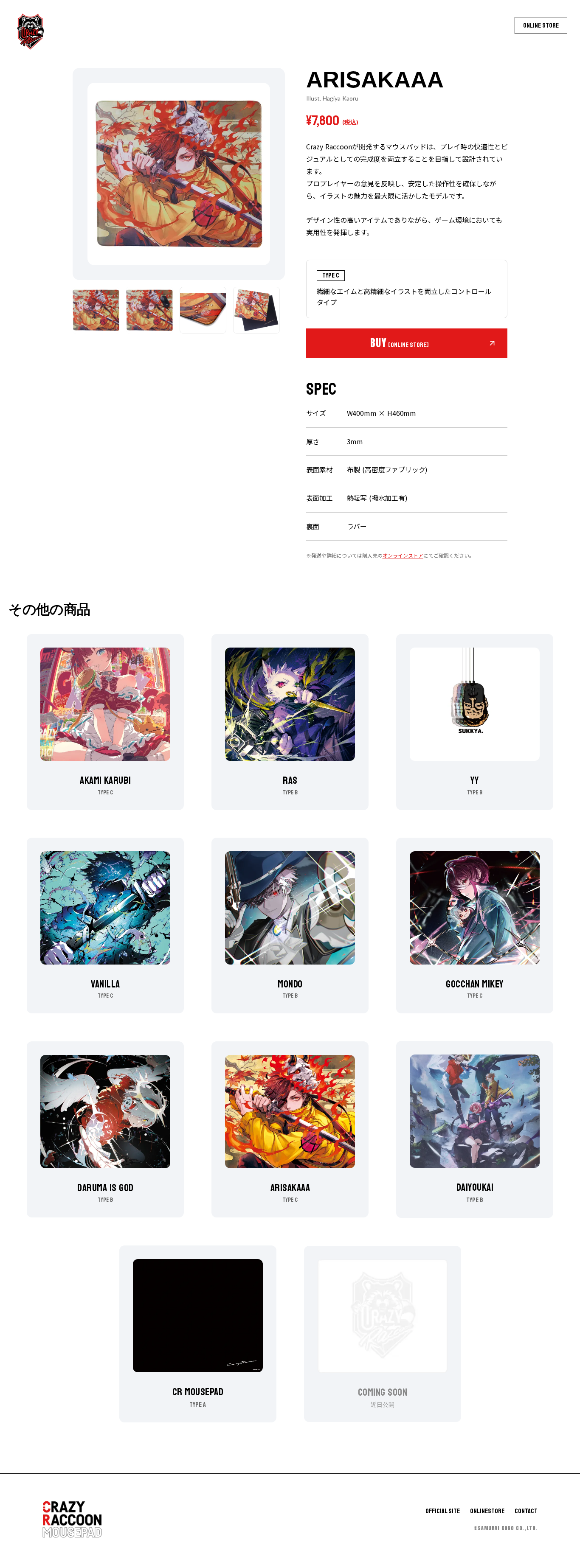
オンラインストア (403, 555)
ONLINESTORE (487, 1511)
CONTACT (526, 1511)
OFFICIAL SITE (442, 1511)
